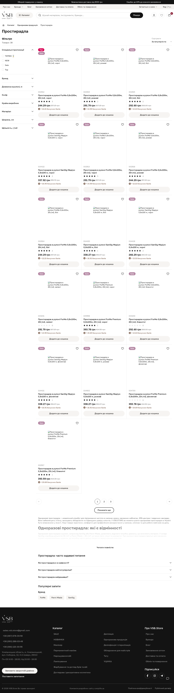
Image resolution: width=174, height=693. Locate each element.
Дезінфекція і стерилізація (117, 645)
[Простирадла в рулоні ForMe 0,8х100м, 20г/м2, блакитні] (149, 292)
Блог (29, 7)
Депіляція (108, 634)
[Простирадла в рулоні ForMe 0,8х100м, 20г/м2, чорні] (104, 143)
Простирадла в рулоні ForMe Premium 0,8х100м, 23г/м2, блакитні (57, 469)
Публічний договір (163, 688)
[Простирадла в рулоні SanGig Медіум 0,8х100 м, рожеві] (104, 366)
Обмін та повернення (86, 7)
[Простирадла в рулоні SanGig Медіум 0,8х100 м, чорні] (58, 143)
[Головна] (3, 25)
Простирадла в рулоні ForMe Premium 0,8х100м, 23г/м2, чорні (102, 320)
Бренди (17, 7)
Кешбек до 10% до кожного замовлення (144, 2)
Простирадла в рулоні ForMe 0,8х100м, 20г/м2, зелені (57, 320)
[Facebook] (147, 676)
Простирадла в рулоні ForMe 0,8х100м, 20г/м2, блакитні (148, 320)
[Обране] (161, 15)
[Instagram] (154, 676)
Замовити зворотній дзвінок (19, 670)
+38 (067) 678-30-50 (13, 636)
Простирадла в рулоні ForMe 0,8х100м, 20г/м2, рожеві (102, 96)
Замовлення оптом (44, 7)
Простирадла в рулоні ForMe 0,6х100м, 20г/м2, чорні (57, 96)
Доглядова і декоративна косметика (72, 672)
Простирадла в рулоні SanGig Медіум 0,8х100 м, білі (101, 245)
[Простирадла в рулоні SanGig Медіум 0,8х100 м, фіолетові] (58, 366)
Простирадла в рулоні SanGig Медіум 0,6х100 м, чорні (147, 245)
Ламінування (60, 661)
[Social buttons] (167, 678)
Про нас (6, 7)
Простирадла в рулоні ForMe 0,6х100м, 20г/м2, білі (57, 245)
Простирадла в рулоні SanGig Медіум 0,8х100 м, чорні (56, 171)
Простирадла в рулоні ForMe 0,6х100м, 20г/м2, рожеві (148, 171)
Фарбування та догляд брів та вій (70, 667)
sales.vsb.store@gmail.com (16, 630)
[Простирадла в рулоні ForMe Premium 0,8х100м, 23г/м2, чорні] (104, 292)
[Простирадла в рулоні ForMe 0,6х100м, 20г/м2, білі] (58, 217)
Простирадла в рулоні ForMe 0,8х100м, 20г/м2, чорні (102, 171)
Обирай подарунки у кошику (30, 2)
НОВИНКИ (59, 639)
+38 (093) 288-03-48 (13, 641)
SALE (56, 634)
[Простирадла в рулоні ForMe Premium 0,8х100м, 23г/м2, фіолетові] (149, 366)
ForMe (42, 597)
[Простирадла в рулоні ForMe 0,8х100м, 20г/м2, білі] (149, 68)
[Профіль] (154, 15)
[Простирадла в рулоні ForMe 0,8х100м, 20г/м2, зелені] (58, 292)
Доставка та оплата (64, 7)
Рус (169, 7)
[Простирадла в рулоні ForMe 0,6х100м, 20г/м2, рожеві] (149, 143)
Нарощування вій (62, 656)
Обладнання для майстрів (117, 650)
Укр (164, 7)
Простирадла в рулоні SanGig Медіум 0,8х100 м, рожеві (101, 395)
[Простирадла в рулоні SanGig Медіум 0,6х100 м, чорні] (149, 217)
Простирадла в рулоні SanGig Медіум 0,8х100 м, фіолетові (56, 395)
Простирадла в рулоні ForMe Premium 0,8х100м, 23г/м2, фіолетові (147, 395)
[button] (105, 562)
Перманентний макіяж (65, 650)
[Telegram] (162, 676)
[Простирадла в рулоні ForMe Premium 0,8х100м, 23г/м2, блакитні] (58, 441)
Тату (106, 656)
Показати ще (104, 510)
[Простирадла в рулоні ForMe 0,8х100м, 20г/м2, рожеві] (104, 68)
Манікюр (58, 645)
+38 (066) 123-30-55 (12, 646)
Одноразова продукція (115, 639)
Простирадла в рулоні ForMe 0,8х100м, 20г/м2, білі (148, 96)
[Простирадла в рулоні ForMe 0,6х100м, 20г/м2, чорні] (58, 68)
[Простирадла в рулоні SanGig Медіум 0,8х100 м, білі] (104, 217)
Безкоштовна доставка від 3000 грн (87, 2)
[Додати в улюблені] (77, 50)
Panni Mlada (56, 597)
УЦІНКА (108, 661)
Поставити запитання (13, 676)
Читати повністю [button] (105, 547)
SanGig (71, 597)
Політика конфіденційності (140, 688)
